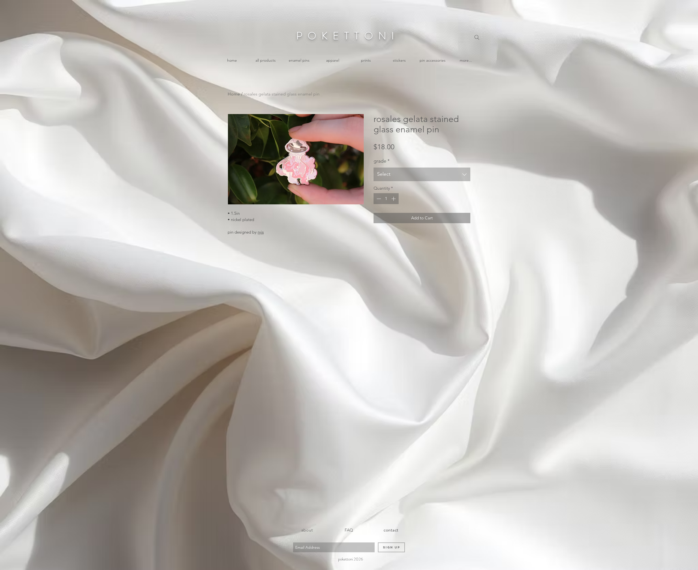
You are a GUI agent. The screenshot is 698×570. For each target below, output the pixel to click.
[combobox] (422, 174)
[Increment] (394, 198)
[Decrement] (378, 198)
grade (382, 161)
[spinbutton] (386, 198)
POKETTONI (347, 35)
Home (234, 94)
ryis (261, 232)
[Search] (477, 37)
